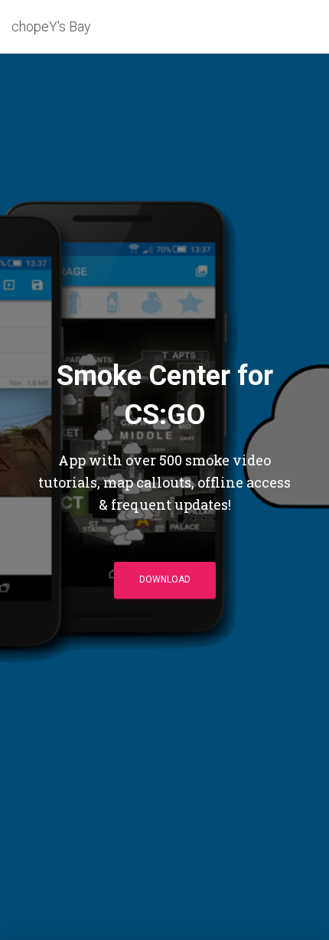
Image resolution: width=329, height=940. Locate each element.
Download (165, 579)
